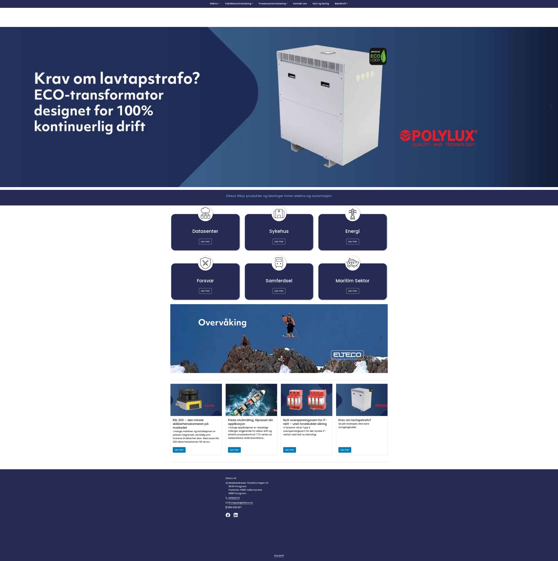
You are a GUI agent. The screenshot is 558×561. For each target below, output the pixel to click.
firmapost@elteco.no (240, 502)
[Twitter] (228, 515)
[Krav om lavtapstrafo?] (362, 400)
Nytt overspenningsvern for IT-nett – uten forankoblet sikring (305, 422)
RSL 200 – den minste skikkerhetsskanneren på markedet (191, 424)
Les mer (205, 241)
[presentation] (3, 107)
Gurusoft (279, 555)
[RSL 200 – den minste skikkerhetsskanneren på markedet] (196, 400)
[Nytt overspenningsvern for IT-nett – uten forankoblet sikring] (306, 400)
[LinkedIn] (236, 515)
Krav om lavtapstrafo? (354, 420)
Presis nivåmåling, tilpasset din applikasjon (250, 422)
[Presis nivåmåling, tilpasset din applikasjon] (251, 400)
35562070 (234, 498)
